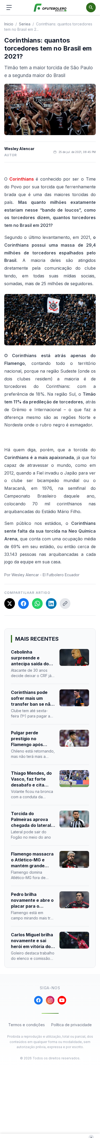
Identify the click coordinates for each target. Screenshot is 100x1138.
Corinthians (21, 179)
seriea (24, 24)
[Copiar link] (65, 603)
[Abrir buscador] (91, 7)
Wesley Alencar (19, 148)
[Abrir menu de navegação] (9, 7)
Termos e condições (26, 1024)
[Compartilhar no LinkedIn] (51, 603)
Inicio (8, 24)
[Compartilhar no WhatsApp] (37, 603)
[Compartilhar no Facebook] (23, 603)
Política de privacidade (71, 1024)
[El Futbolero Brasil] (50, 7)
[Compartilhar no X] (9, 603)
